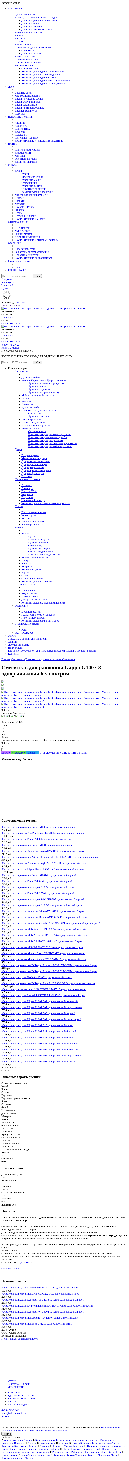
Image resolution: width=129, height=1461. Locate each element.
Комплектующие (24, 65)
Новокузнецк (117, 1446)
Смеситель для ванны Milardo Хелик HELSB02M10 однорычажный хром (44, 959)
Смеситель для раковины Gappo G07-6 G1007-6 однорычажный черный (43, 899)
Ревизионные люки (26, 158)
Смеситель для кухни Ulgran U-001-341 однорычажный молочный (40, 1043)
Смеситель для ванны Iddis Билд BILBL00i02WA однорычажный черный (44, 929)
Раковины (20, 41)
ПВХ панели (22, 227)
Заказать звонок (10, 347)
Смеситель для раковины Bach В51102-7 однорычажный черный (39, 827)
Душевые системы (32, 53)
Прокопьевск (41, 1452)
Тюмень (13, 1455)
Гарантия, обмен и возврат (50, 650)
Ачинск (28, 1440)
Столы (18, 212)
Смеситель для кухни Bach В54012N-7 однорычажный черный (38, 893)
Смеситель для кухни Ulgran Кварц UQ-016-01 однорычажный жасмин (43, 869)
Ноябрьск (54, 1449)
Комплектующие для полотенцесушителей (46, 80)
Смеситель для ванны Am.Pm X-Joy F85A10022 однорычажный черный (43, 833)
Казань (76, 1443)
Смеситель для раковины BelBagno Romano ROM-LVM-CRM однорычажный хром (49, 965)
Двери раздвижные (26, 104)
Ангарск (18, 1440)
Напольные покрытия (20, 116)
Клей (18, 267)
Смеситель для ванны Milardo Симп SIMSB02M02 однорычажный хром (43, 953)
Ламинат (20, 122)
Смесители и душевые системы (33, 47)
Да (21, 1262)
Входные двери (23, 92)
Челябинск (104, 1455)
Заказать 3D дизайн (19, 638)
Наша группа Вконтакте (15, 1341)
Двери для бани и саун (28, 101)
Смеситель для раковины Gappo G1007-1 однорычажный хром (38, 887)
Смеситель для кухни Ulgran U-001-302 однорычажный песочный (40, 1001)
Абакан (8, 1440)
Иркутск (64, 1443)
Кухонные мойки (24, 44)
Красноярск (21, 1446)
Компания (14, 1392)
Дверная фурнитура (26, 110)
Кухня (18, 170)
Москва (68, 1446)
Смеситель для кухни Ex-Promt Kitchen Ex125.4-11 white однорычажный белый (47, 1305)
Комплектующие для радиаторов (33, 257)
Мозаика (20, 155)
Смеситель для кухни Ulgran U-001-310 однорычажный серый (37, 1025)
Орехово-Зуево (90, 1449)
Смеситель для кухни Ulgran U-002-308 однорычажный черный (38, 1061)
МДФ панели (22, 230)
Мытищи (78, 1446)
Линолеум (21, 125)
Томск (4, 1455)
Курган (32, 1446)
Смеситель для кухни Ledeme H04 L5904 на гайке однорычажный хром (43, 1311)
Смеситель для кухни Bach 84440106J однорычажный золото (37, 977)
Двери (11, 86)
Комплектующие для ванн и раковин (43, 71)
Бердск (60, 1440)
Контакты (13, 653)
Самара (89, 1452)
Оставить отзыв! (10, 1268)
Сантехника (15, 8)
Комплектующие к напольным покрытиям (39, 140)
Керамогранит (23, 152)
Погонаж (20, 113)
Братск (93, 1440)
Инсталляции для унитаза (29, 62)
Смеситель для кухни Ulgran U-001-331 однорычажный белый (38, 1037)
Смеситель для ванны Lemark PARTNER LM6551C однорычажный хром (44, 989)
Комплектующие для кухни (37, 191)
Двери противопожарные (29, 107)
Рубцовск (76, 1452)
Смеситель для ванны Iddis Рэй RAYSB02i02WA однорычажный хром (42, 941)
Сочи (118, 1452)
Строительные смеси (20, 261)
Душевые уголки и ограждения (39, 20)
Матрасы (20, 203)
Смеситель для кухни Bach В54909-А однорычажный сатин (36, 839)
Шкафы (19, 197)
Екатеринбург (47, 1443)
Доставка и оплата (18, 644)
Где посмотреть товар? (21, 650)
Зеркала (19, 209)
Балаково (40, 1440)
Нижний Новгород (98, 1446)
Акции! (12, 641)
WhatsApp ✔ (18, 752)
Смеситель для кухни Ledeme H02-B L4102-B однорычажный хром (40, 1287)
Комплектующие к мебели (30, 218)
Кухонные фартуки (32, 185)
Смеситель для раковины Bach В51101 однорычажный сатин (37, 845)
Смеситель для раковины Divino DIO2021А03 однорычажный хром (40, 1293)
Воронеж (19, 1443)
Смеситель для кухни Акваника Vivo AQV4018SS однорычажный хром (43, 911)
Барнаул (50, 1440)
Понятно (7, 1434)
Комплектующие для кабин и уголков (43, 83)
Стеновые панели (18, 221)
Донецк (32, 1443)
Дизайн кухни (39, 638)
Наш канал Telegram (12, 1347)
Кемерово (85, 1443)
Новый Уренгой (26, 1449)
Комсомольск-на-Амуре (105, 1443)
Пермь (113, 1449)
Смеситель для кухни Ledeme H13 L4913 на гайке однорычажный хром (43, 1299)
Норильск (42, 1449)
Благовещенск (80, 1440)
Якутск (29, 1458)
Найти (37, 276)
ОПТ (42, 752)
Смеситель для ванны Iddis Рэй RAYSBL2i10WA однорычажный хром (42, 947)
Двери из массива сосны (29, 98)
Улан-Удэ (20, 302)
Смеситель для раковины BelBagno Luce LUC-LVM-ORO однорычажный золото (48, 983)
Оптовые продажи (85, 650)
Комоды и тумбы (24, 206)
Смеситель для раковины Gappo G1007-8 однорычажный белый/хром (42, 905)
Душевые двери (31, 23)
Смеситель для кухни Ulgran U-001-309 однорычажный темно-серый (41, 1019)
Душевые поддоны (32, 26)
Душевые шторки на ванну (37, 29)
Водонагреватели (25, 56)
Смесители (28, 50)
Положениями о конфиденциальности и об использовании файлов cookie (60, 1429)
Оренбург (75, 1449)
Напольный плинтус (26, 137)
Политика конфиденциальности (19, 1338)
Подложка (21, 134)
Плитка (12, 143)
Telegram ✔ (32, 752)
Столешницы (29, 182)
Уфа (47, 1455)
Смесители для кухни (34, 188)
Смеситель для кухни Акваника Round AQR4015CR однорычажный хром (44, 917)
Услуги (12, 635)
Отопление (14, 242)
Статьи (70, 650)
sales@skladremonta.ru (13, 1413)
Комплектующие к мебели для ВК (41, 74)
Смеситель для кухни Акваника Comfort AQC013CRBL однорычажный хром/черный (51, 923)
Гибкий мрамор (24, 233)
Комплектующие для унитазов (39, 77)
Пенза (105, 1449)
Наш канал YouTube (12, 1344)
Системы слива (30, 68)
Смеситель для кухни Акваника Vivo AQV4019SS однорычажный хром (43, 851)
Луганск (44, 1446)
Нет (28, 1262)
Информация (15, 647)
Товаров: (7, 317)
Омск (66, 1449)
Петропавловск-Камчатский (17, 1452)
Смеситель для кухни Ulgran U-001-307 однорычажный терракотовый (42, 1007)
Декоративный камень (27, 236)
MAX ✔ (6, 752)
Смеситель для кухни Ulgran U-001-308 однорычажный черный (38, 1013)
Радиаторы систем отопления (32, 251)
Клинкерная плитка (26, 161)
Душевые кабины (25, 14)
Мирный (58, 1446)
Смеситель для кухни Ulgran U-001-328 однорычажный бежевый (39, 1031)
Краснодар (7, 1446)
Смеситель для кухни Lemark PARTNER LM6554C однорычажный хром (43, 995)
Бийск (68, 1440)
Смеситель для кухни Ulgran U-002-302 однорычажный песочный (40, 1049)
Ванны (19, 35)
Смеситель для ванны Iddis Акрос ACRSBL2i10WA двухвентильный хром (44, 935)
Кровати (20, 200)
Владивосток (107, 1440)
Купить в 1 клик (77, 752)
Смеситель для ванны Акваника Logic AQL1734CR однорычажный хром (44, 863)
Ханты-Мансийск (76, 1455)
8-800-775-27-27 (10, 344)
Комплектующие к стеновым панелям (36, 239)
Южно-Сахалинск (11, 1458)
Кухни (25, 173)
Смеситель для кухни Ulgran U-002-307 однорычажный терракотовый (42, 1055)
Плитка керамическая (27, 149)
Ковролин (20, 131)
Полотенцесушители (27, 59)
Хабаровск (59, 1455)
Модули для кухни (32, 176)
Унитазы (20, 38)
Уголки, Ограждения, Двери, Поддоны (37, 17)
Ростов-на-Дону (61, 1452)
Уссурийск (38, 1455)
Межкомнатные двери (27, 95)
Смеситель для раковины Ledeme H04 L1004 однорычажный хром (40, 1317)
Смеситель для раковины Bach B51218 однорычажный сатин (37, 1323)
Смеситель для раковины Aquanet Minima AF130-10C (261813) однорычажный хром (50, 857)
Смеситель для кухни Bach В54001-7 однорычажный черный (37, 881)
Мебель (12, 164)
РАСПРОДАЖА (17, 270)
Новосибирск (9, 1449)
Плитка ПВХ (22, 128)
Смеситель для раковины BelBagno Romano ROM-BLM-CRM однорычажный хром (49, 971)
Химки (91, 1455)
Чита (114, 1455)
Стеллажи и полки (25, 215)
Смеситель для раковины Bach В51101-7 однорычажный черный (39, 875)
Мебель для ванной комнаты (31, 32)
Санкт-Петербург (104, 1452)
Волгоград (7, 1443)
